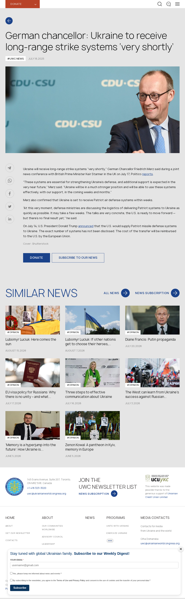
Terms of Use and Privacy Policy (71, 580)
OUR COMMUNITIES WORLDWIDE (52, 527)
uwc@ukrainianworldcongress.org (46, 493)
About (9, 525)
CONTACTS (11, 540)
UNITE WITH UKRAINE (117, 525)
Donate (36, 258)
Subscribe (19, 587)
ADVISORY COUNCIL (52, 536)
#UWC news (15, 58)
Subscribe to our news (78, 258)
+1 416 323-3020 (36, 488)
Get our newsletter (17, 533)
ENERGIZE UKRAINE (116, 533)
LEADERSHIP (48, 543)
